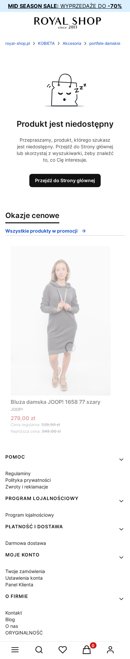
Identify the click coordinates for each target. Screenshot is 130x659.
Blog (10, 619)
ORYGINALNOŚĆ (24, 632)
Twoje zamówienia (25, 571)
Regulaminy (18, 473)
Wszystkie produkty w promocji (41, 231)
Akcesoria (72, 43)
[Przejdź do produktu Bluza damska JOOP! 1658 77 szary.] (61, 321)
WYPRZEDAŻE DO (65, 6)
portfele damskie (104, 43)
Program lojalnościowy (29, 515)
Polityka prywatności (28, 480)
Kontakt (13, 613)
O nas (11, 626)
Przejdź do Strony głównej (65, 180)
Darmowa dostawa (25, 543)
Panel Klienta (19, 584)
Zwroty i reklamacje (26, 486)
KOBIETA (46, 43)
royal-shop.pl (17, 43)
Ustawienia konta (24, 578)
